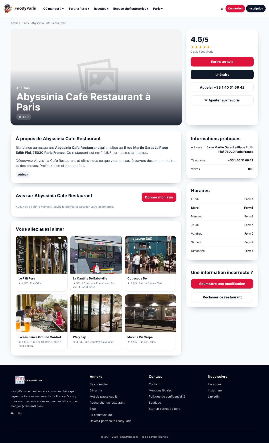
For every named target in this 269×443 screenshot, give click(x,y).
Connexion (235, 8)
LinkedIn (214, 396)
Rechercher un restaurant (107, 402)
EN (20, 413)
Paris (25, 23)
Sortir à (79, 8)
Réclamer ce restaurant (222, 297)
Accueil (15, 23)
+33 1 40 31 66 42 (240, 160)
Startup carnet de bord (165, 408)
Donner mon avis (159, 197)
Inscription (256, 8)
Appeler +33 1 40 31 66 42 (222, 87)
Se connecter (99, 384)
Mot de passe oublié (103, 396)
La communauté (101, 414)
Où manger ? (53, 8)
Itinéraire (222, 74)
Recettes (101, 8)
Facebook (215, 384)
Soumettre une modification (222, 284)
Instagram (215, 390)
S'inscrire (96, 390)
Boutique (155, 402)
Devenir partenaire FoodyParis (110, 421)
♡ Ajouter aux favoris (222, 100)
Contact (154, 384)
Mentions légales (160, 390)
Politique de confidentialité (167, 396)
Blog (93, 408)
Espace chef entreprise (130, 8)
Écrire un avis (222, 62)
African (23, 174)
